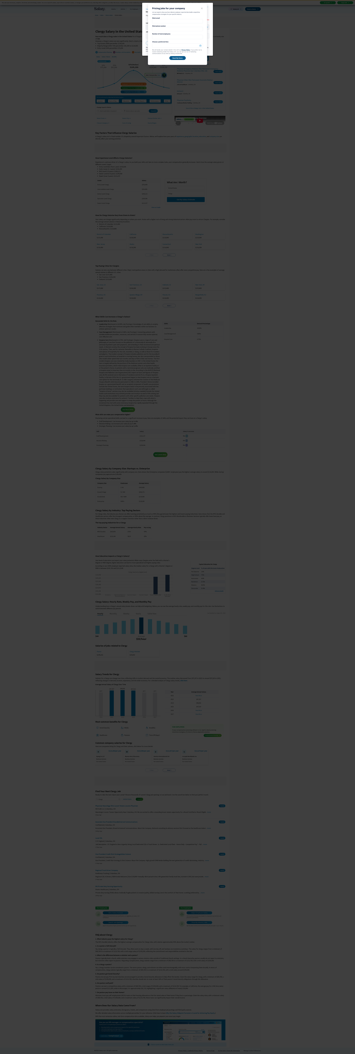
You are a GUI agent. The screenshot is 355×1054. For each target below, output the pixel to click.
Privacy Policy (186, 50)
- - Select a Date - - (177, 46)
